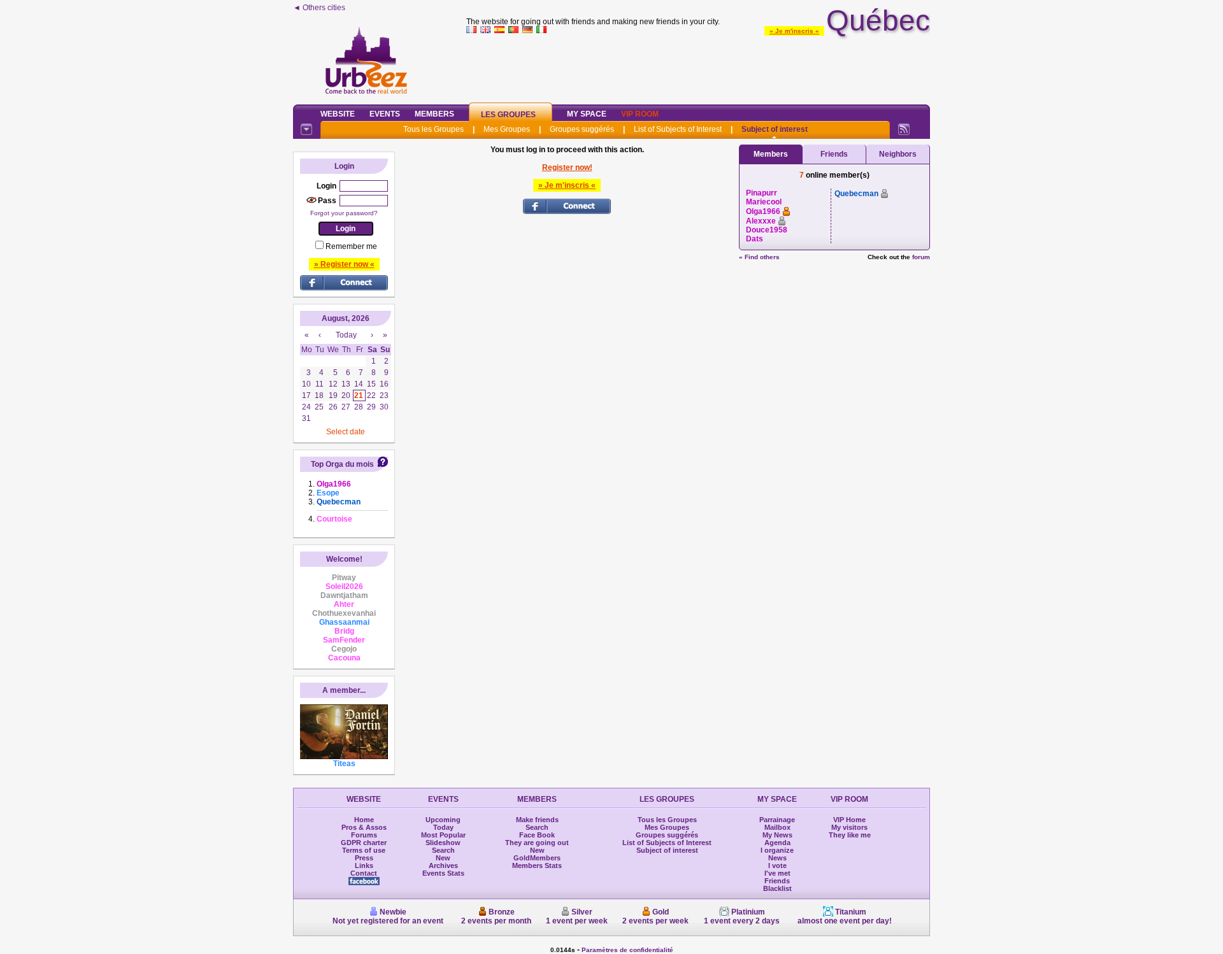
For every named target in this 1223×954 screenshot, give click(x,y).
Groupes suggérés (582, 129)
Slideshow (443, 842)
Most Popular (443, 835)
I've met (777, 873)
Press (364, 858)
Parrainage (777, 819)
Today (443, 827)
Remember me (351, 246)
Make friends (537, 819)
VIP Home (849, 819)
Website (337, 114)
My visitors (849, 827)
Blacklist (777, 888)
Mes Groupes (506, 129)
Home (364, 819)
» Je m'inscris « (794, 30)
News (777, 858)
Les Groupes (508, 114)
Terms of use (363, 850)
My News (777, 835)
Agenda (777, 842)
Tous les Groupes (433, 129)
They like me (850, 835)
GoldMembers (537, 858)
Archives (443, 865)
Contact (363, 873)
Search (443, 850)
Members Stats (537, 865)
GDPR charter (364, 842)
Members (434, 114)
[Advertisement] (698, 66)
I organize (777, 850)
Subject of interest (774, 129)
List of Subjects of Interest (678, 129)
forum (921, 256)
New (443, 858)
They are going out (537, 842)
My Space (586, 114)
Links (364, 865)
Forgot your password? (344, 213)
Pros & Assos (364, 827)
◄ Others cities (319, 7)
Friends (834, 154)
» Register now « (344, 264)
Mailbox (777, 827)
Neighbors (898, 154)
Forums (364, 835)
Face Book (537, 835)
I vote (777, 865)
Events (384, 114)
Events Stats (443, 873)
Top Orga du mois (342, 464)
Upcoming (443, 819)
